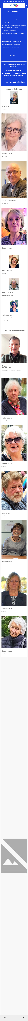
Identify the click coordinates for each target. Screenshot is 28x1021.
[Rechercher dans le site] (1, 5)
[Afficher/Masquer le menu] (26, 5)
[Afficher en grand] (14, 97)
